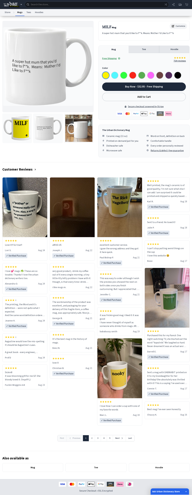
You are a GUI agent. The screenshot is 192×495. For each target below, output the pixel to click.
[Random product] (166, 4)
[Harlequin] (123, 75)
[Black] (177, 75)
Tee (144, 49)
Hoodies (39, 12)
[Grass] (141, 75)
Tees (28, 12)
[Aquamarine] (114, 75)
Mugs (19, 12)
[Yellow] (105, 75)
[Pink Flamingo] (150, 75)
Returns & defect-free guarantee (167, 150)
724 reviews (180, 61)
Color (105, 68)
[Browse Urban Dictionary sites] (13, 4)
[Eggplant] (168, 75)
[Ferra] (159, 75)
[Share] (173, 4)
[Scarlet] (132, 75)
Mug (113, 49)
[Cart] (186, 4)
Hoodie (174, 49)
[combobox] (97, 5)
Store (7, 12)
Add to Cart (144, 97)
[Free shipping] (180, 4)
